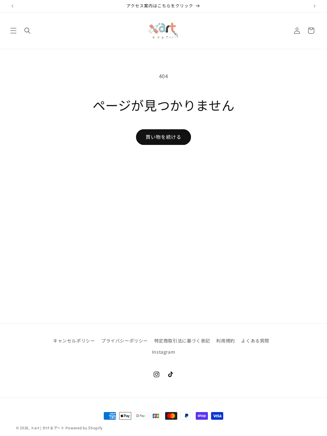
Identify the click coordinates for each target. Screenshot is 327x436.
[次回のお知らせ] (315, 6)
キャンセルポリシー (74, 340)
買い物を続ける (163, 136)
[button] (13, 31)
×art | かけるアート (48, 427)
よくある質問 (255, 340)
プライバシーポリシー (124, 340)
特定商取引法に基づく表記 (182, 340)
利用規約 (225, 340)
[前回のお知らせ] (12, 6)
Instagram (163, 352)
